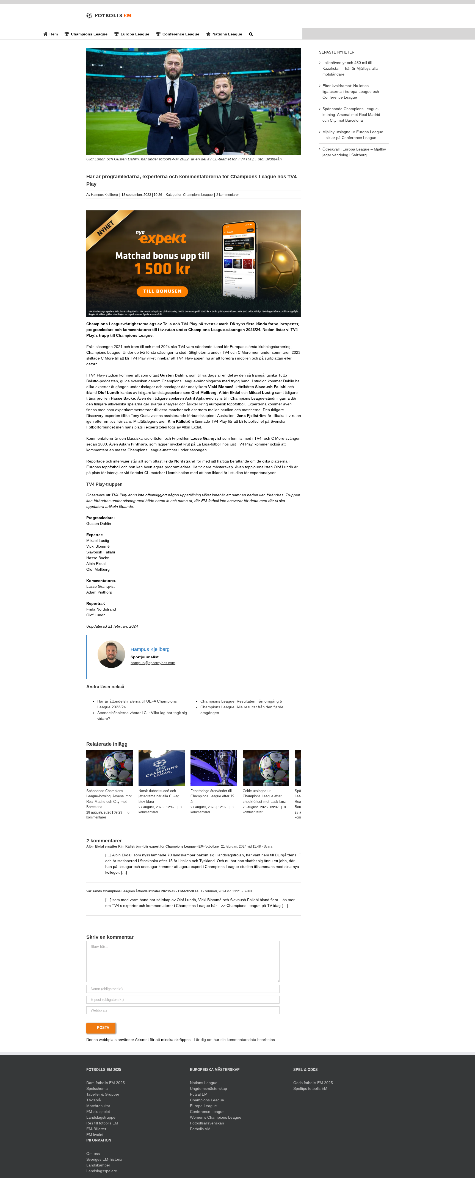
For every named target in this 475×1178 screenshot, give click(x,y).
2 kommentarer (227, 195)
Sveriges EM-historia (104, 1162)
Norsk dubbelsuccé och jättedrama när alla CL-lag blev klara (165, 798)
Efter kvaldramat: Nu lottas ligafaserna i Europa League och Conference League (350, 91)
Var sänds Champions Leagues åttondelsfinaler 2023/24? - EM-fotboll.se (142, 894)
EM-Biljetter (96, 1131)
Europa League (203, 1108)
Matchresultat (98, 1108)
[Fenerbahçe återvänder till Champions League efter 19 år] (221, 752)
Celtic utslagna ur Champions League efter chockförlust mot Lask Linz (275, 798)
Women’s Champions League (215, 1120)
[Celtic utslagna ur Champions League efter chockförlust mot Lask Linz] (276, 752)
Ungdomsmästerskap (208, 1091)
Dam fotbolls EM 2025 (105, 1085)
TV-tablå (93, 1102)
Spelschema (97, 1091)
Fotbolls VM (200, 1131)
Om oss (93, 1156)
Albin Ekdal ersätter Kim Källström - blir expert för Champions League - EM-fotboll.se (152, 849)
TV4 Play (189, 324)
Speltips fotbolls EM (310, 1091)
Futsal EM (199, 1097)
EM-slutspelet (98, 1114)
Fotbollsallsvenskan (207, 1125)
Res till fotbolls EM (102, 1125)
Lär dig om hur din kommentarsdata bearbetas (234, 1042)
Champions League (198, 195)
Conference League (207, 1114)
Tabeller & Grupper (102, 1097)
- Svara (266, 849)
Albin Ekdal (191, 427)
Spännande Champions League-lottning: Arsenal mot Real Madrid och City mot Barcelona (351, 114)
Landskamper (98, 1167)
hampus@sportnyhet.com (153, 663)
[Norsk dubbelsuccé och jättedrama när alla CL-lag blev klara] (166, 752)
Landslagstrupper (101, 1120)
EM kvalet (94, 1137)
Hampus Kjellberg (104, 195)
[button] (251, 33)
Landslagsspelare (101, 1173)
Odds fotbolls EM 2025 (313, 1085)
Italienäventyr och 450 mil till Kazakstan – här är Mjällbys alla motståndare (350, 68)
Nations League (203, 1085)
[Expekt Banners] (193, 212)
